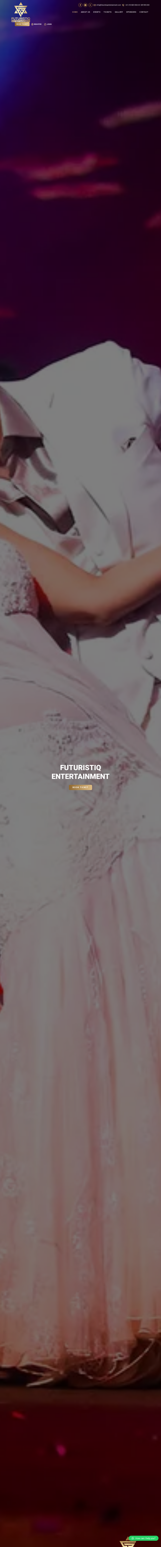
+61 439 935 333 (143, 5)
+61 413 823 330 (131, 5)
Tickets (108, 12)
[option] (80, 773)
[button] (143, 1538)
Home (75, 12)
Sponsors (131, 12)
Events (96, 12)
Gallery (119, 12)
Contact (143, 12)
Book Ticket (22, 24)
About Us (85, 12)
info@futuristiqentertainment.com (108, 5)
